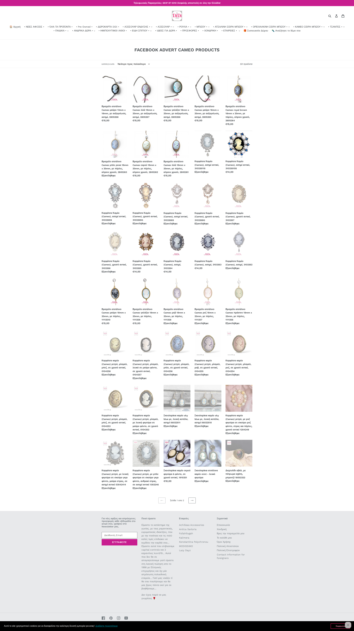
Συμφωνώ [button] (340, 626)
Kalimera (184, 537)
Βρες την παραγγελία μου (230, 533)
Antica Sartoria (187, 529)
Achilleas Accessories (191, 525)
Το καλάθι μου (224, 537)
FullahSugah (186, 533)
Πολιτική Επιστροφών (228, 550)
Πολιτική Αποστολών (228, 546)
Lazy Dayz (185, 550)
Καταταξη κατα (108, 64)
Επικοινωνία (223, 525)
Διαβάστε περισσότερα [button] (106, 626)
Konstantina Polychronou (193, 541)
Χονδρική (222, 529)
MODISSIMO (186, 546)
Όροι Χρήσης (224, 541)
